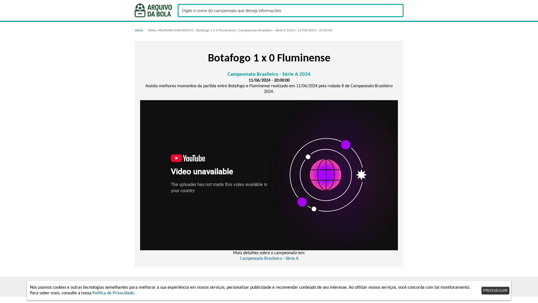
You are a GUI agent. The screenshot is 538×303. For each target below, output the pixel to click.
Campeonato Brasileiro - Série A (269, 258)
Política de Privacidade (113, 293)
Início (139, 30)
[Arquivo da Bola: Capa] (153, 10)
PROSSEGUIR (495, 290)
